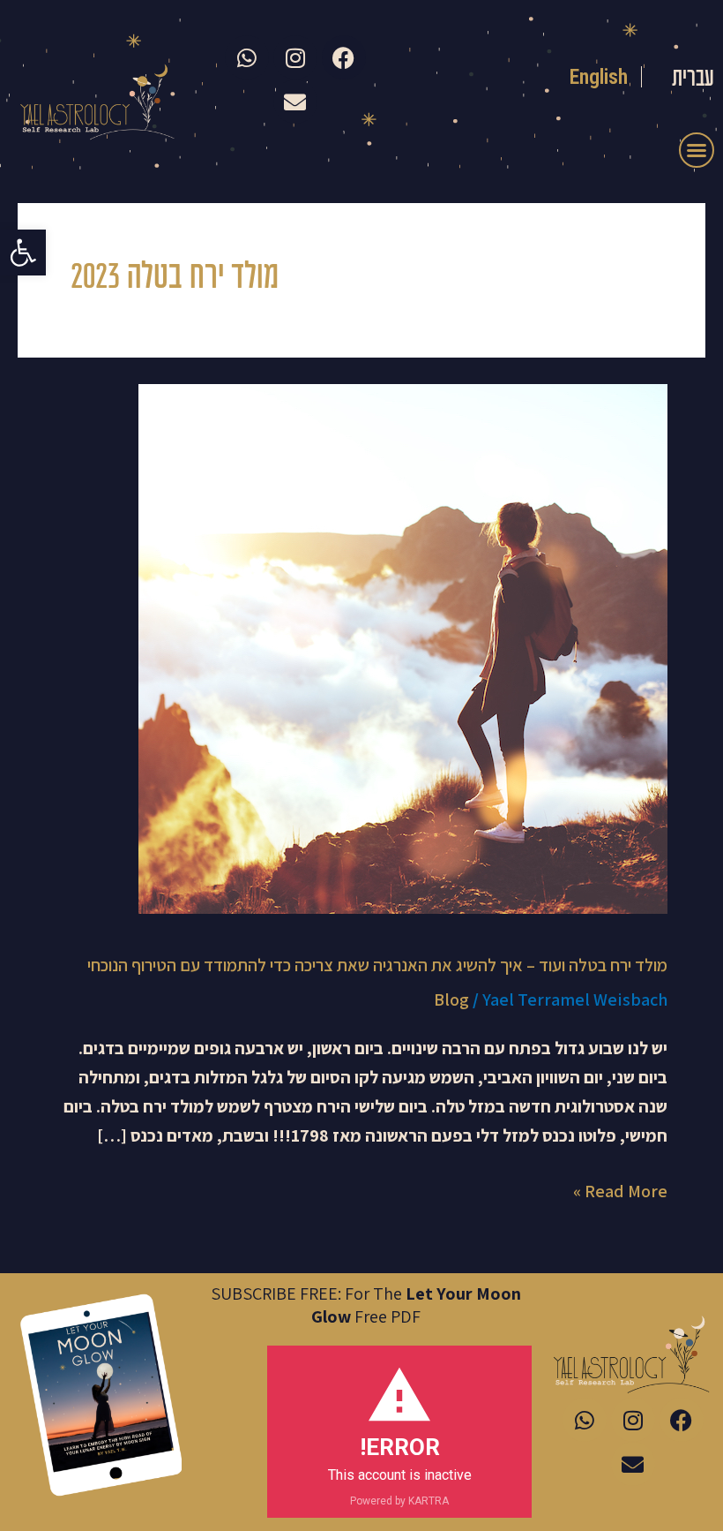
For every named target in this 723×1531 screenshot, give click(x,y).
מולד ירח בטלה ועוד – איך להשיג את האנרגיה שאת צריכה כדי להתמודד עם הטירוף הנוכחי (377, 965)
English (599, 76)
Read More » (620, 1190)
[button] (23, 252)
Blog (451, 999)
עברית (693, 79)
